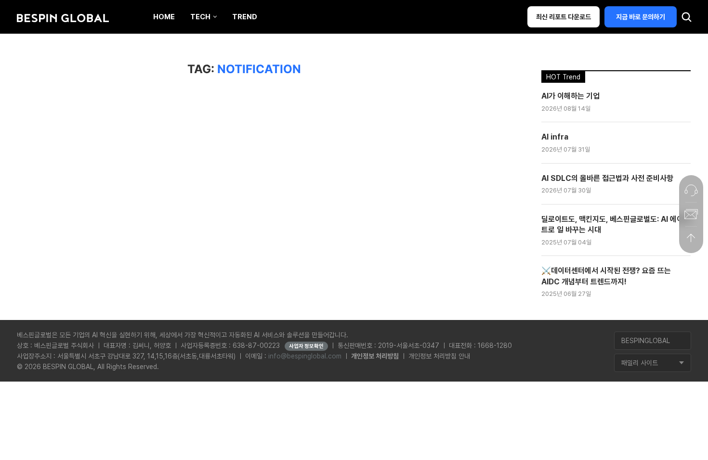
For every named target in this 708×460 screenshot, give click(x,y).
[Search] (686, 19)
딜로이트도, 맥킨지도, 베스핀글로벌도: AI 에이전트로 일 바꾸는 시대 (615, 224)
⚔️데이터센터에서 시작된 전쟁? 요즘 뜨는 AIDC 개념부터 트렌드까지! (606, 276)
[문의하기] (691, 190)
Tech (200, 17)
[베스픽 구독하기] (691, 214)
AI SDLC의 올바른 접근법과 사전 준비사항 (607, 178)
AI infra (554, 136)
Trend (244, 17)
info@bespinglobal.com (304, 356)
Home (164, 17)
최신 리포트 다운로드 (563, 17)
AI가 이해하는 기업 (570, 96)
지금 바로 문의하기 (640, 17)
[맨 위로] (691, 238)
